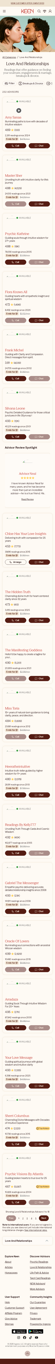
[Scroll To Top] (27, 1353)
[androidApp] (35, 1332)
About (8, 1261)
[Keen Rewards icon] (44, 11)
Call (17, 145)
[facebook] (24, 1338)
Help (7, 1302)
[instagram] (18, 1338)
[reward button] (44, 11)
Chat (41, 145)
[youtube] (36, 1338)
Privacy (34, 1313)
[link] (18, 110)
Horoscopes (11, 1272)
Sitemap (9, 1324)
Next (43, 1218)
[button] (47, 1241)
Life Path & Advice (39, 1272)
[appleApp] (19, 1332)
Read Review (27, 499)
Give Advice (11, 1318)
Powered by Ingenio (40, 1324)
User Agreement (38, 1307)
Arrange (17, 562)
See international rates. (35, 1230)
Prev (11, 1218)
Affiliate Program (13, 1313)
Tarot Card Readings (40, 1278)
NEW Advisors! (37, 1283)
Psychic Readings (39, 1261)
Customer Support (14, 1307)
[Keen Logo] (27, 11)
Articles (9, 1267)
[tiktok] (30, 1338)
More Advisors (37, 1289)
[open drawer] (4, 11)
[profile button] (50, 11)
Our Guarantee (38, 1302)
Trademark (35, 1318)
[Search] (39, 11)
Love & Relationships (40, 1267)
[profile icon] (50, 11)
